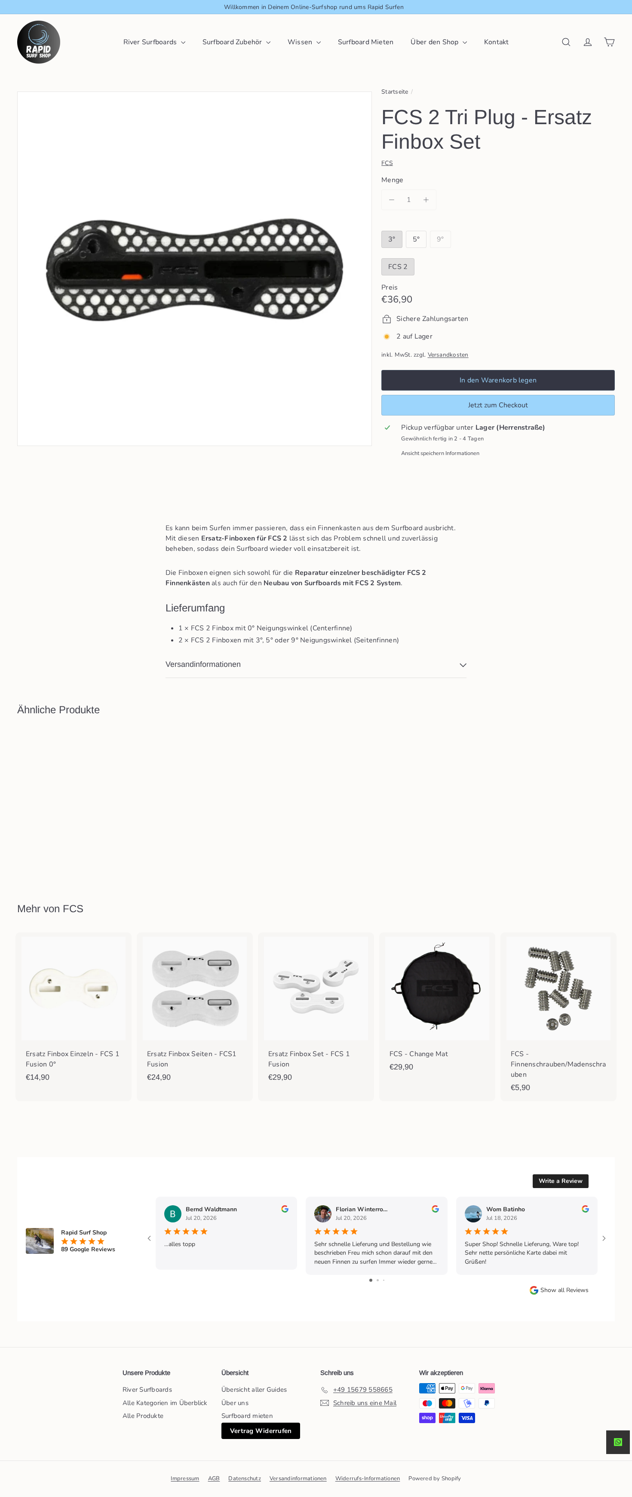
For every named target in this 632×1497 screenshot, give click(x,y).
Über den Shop (435, 42)
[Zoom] (194, 269)
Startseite (394, 92)
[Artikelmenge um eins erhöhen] (426, 199)
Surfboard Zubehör (233, 42)
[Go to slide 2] (378, 1280)
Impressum (185, 1478)
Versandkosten (448, 355)
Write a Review (561, 1181)
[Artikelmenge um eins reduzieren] (391, 199)
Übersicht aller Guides (254, 1389)
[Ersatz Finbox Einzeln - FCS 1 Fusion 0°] (73, 1011)
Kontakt (496, 42)
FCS (73, 908)
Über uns (235, 1403)
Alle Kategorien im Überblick (165, 1403)
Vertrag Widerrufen (260, 1431)
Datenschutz (244, 1478)
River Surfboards (151, 42)
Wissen (301, 42)
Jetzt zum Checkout (498, 405)
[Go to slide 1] (370, 1280)
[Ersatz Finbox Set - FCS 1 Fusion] (316, 1011)
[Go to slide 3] (383, 1280)
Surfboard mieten (247, 1415)
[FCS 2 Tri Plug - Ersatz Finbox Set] (63, 803)
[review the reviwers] (284, 1211)
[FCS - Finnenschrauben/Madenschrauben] (558, 1016)
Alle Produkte (143, 1415)
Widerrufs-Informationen (367, 1478)
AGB (214, 1478)
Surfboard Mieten (366, 42)
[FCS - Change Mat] (437, 1006)
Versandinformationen (298, 1478)
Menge (392, 180)
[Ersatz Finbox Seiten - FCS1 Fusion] (194, 1011)
